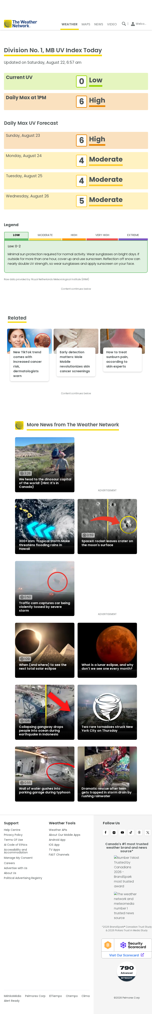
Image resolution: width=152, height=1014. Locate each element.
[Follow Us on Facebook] (105, 833)
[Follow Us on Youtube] (122, 833)
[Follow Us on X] (147, 833)
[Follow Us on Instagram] (114, 833)
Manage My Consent (18, 858)
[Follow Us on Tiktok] (131, 833)
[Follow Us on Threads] (139, 833)
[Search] (124, 24)
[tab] (16, 236)
